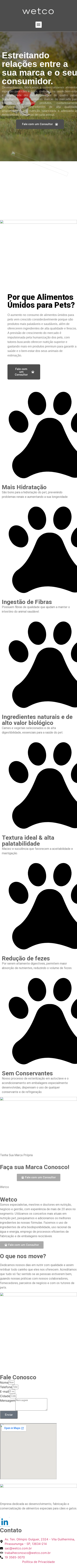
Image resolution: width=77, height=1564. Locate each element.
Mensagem (7, 1400)
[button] (39, 25)
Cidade (5, 1396)
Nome (4, 1382)
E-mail (4, 1391)
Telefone (6, 1387)
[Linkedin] (4, 1521)
